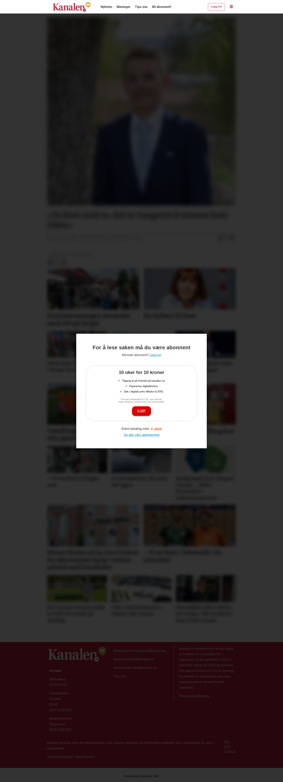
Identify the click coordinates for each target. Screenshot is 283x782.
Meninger (124, 7)
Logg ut (229, 751)
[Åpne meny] (231, 7)
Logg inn (216, 6)
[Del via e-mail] (232, 238)
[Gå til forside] (71, 7)
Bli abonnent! (161, 7)
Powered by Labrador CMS (141, 776)
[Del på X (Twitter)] (226, 238)
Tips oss (141, 7)
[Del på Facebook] (220, 238)
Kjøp (141, 411)
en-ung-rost (81, 254)
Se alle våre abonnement (141, 435)
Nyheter (106, 7)
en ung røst (58, 254)
